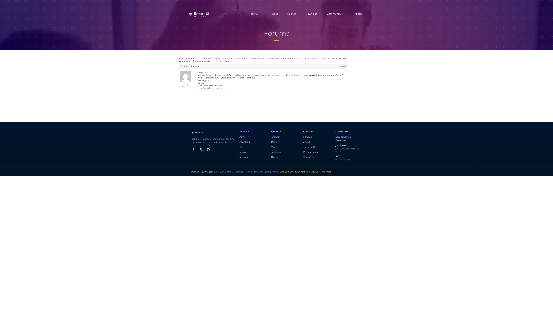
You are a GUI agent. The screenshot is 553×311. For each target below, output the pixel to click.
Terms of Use (310, 147)
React (274, 142)
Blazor (274, 157)
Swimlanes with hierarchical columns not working (294, 58)
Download (311, 14)
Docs (275, 14)
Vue (273, 147)
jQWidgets (341, 145)
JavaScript (276, 152)
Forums (253, 58)
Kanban (263, 58)
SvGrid (338, 156)
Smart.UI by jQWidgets (202, 172)
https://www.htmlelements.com (212, 88)
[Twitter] (201, 149)
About (306, 142)
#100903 (342, 66)
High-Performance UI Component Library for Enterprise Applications (213, 58)
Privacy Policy (310, 152)
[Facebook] (193, 149)
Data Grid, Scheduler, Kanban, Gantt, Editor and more (305, 172)
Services (243, 157)
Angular (275, 136)
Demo (242, 136)
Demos (254, 14)
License (291, 14)
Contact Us (309, 157)
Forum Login (222, 61)
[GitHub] (208, 149)
